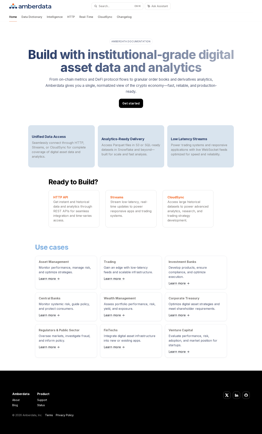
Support (42, 400)
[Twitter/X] (227, 395)
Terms (49, 415)
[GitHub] (246, 395)
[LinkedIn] (236, 395)
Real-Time (86, 16)
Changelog (124, 16)
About (16, 400)
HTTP (71, 16)
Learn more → (49, 279)
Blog (15, 405)
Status (41, 405)
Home (13, 16)
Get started (131, 103)
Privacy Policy (65, 415)
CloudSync (105, 16)
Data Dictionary (31, 16)
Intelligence (55, 16)
